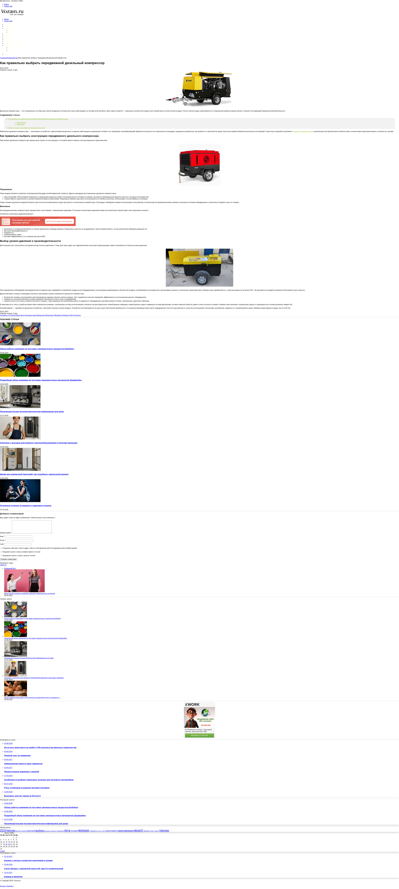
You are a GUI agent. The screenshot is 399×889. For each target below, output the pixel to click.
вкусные (24, 831)
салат (152, 831)
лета (67, 830)
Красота (8, 36)
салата (156, 831)
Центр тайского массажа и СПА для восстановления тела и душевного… (32, 697)
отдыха (103, 831)
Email (2, 540)
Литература (12, 51)
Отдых (7, 39)
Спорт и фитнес (14, 32)
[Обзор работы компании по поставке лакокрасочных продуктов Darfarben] (20, 345)
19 (6, 844)
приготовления (125, 830)
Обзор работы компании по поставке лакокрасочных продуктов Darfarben (37, 349)
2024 (3, 830)
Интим (7, 34)
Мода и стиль (10, 38)
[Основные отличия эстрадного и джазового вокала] (20, 501)
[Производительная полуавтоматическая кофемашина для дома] (20, 407)
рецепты (147, 831)
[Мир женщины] (12, 16)
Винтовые (20, 124)
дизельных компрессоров (302, 131)
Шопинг (8, 43)
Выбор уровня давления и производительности (26, 128)
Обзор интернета (14, 47)
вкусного (18, 831)
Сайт (2, 544)
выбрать (40, 830)
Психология (12, 30)
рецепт (138, 830)
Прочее (7, 45)
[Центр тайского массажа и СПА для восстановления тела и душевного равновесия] (15, 696)
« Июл (2, 851)
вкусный (31, 831)
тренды (164, 830)
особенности (93, 831)
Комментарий (6, 533)
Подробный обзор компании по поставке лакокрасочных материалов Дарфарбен (41, 380)
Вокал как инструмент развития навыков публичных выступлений (29, 593)
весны (11, 830)
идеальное (53, 831)
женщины (47, 831)
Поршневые (21, 122)
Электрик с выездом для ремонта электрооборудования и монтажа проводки (38, 443)
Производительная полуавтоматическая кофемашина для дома (32, 411)
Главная (3, 58)
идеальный (60, 831)
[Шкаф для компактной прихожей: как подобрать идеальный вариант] (20, 470)
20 (9, 844)
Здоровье (8, 28)
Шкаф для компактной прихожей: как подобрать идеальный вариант (34, 474)
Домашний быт (11, 26)
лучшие (74, 831)
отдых (99, 831)
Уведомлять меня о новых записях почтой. (18, 555)
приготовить (111, 831)
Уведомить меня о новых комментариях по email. (21, 552)
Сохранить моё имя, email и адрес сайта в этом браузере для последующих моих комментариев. (39, 548)
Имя (2, 536)
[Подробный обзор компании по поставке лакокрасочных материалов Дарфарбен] (20, 376)
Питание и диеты (12, 41)
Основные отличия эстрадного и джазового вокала (25, 505)
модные (83, 830)
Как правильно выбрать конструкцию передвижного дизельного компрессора (38, 119)
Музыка (11, 49)
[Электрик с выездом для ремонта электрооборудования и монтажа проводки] (20, 439)
